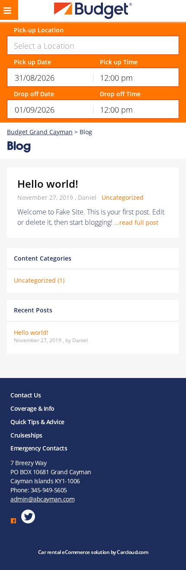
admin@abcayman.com (42, 499)
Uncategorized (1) (39, 280)
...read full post (136, 222)
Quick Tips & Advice (37, 422)
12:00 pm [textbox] (116, 77)
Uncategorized (123, 197)
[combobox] (93, 45)
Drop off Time (120, 94)
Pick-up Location (39, 30)
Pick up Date (32, 62)
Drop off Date (34, 94)
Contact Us (25, 395)
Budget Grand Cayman (40, 132)
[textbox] (93, 45)
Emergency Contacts (38, 448)
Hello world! (47, 183)
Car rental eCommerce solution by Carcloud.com (93, 552)
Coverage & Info (32, 408)
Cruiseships (26, 435)
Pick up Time (119, 62)
